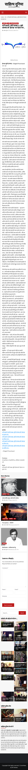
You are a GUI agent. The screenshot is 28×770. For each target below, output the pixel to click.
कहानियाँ (4, 23)
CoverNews (23, 765)
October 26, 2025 (13, 549)
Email (16, 589)
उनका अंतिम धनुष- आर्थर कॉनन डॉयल (10, 498)
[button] (2, 12)
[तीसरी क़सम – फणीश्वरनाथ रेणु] (14, 536)
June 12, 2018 (13, 30)
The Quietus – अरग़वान (7, 523)
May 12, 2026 (12, 500)
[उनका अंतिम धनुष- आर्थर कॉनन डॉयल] (14, 487)
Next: (13, 467)
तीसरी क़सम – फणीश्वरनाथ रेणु (9, 547)
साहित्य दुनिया (14, 4)
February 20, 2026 (13, 525)
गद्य (8, 23)
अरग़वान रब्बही (5, 518)
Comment (5, 568)
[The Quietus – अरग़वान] (14, 512)
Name (4, 589)
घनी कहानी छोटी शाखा (14, 23)
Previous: (13, 460)
